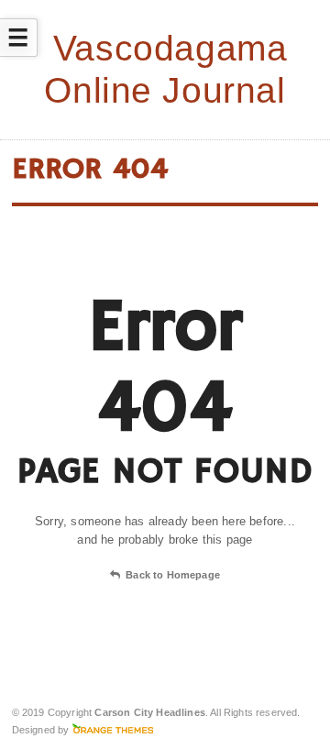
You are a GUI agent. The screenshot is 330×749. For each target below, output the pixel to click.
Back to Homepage (173, 574)
